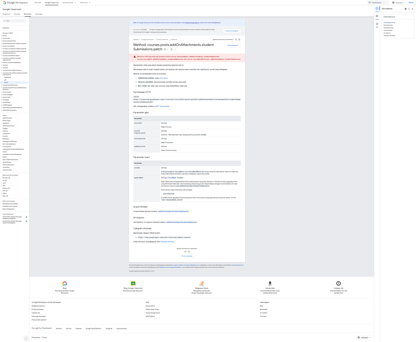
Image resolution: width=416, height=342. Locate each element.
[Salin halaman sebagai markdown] (172, 49)
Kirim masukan (233, 45)
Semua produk (68, 3)
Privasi (44, 337)
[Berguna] (236, 39)
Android (59, 328)
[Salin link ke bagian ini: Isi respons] (146, 217)
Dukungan (39, 14)
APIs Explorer (150, 316)
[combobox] (378, 3)
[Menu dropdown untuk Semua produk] (75, 2)
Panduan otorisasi (167, 242)
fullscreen (409, 8)
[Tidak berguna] (239, 39)
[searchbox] (15, 21)
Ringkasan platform (38, 306)
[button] (14, 35)
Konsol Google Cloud (153, 313)
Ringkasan (6, 14)
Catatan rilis (36, 313)
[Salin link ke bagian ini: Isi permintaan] (149, 207)
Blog (261, 306)
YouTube (263, 316)
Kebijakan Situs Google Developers (170, 267)
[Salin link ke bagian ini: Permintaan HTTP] (153, 92)
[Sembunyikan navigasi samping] (26, 338)
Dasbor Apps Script (152, 309)
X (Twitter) (263, 313)
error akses (163, 78)
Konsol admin (150, 306)
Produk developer (38, 309)
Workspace (21, 2)
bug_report (405, 8)
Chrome (68, 328)
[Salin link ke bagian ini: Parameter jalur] (151, 112)
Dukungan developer (39, 316)
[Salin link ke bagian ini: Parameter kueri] (152, 157)
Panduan (17, 14)
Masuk (411, 2)
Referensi (84, 3)
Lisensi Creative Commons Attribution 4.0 (186, 265)
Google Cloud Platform (93, 328)
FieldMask (172, 178)
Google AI (109, 328)
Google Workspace (147, 39)
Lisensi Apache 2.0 (237, 265)
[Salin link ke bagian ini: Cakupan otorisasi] (153, 228)
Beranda (38, 3)
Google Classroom (52, 3)
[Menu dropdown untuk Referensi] (90, 2)
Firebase (79, 328)
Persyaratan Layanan (39, 320)
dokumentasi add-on (192, 23)
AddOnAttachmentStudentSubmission (173, 211)
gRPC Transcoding (162, 106)
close (412, 8)
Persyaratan (36, 337)
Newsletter (263, 309)
